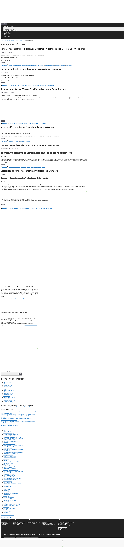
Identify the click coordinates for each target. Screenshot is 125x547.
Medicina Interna (7, 481)
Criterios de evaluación (32, 523)
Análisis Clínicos (7, 431)
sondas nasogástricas (43, 123)
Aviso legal (60, 529)
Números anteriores (8, 393)
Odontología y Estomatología (10, 493)
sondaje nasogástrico (60, 65)
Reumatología (6, 507)
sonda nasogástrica (49, 65)
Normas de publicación (18, 523)
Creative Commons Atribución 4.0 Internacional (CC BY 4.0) (45, 534)
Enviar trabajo (6, 36)
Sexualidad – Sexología (9, 508)
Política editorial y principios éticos (66, 522)
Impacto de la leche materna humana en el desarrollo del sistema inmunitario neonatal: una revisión (16, 419)
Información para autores (19, 522)
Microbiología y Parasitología (10, 486)
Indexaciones (6, 396)
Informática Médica (8, 472)
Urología (5, 512)
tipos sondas (69, 65)
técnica (43, 167)
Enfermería (4, 65)
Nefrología (6, 487)
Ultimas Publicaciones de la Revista (13, 40)
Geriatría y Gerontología (9, 466)
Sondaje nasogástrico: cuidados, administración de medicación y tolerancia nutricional (43, 48)
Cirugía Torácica (7, 450)
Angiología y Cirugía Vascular (10, 435)
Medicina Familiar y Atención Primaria (12, 478)
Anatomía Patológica (8, 433)
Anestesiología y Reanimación (10, 434)
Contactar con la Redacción (10, 402)
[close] (62, 541)
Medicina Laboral (7, 482)
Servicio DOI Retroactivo (31, 325)
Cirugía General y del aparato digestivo (13, 445)
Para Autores (9, 28)
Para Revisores (10, 29)
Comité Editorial (7, 394)
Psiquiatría (6, 502)
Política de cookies (62, 528)
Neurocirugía (6, 490)
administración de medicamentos (17, 85)
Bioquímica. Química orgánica (10, 441)
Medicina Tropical (8, 485)
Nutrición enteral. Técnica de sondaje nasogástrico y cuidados (31, 69)
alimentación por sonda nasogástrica (18, 123)
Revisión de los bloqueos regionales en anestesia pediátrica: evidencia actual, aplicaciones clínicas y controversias (18, 422)
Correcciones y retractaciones (65, 525)
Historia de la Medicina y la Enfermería (13, 471)
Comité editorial (4, 523)
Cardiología (6, 442)
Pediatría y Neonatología (9, 500)
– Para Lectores (7, 386)
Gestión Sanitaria (7, 467)
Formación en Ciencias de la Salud (11, 461)
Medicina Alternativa (8, 474)
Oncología (6, 496)
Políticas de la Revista (11, 30)
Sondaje (17, 141)
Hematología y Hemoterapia (10, 470)
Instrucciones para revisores (33, 522)
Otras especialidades (8, 498)
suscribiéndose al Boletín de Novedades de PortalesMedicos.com (18, 406)
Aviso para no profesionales (48, 524)
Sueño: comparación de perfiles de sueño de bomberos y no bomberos (18, 414)
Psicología (6, 501)
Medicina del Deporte (8, 476)
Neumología (6, 489)
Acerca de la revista (5, 522)
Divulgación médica (8, 455)
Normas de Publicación (9, 397)
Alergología (6, 430)
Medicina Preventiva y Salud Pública (12, 483)
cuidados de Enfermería (30, 65)
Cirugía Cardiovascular (9, 444)
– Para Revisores (7, 385)
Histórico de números (8, 34)
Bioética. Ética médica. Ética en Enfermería (14, 438)
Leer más (3, 62)
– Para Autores (7, 384)
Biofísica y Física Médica (9, 439)
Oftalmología (6, 494)
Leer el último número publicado (19, 298)
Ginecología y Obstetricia (9, 468)
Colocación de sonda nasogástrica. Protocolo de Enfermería (29, 170)
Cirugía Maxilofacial (8, 446)
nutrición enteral (40, 65)
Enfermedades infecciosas (9, 457)
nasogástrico (12, 141)
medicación (18, 208)
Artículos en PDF (7, 401)
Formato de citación (47, 523)
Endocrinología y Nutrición (10, 456)
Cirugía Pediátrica (7, 448)
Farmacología (6, 460)
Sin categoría (6, 509)
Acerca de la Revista (8, 26)
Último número (7, 33)
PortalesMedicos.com (9, 537)
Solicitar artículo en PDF (7, 517)
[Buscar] (20, 374)
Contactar (3, 525)
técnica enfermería (47, 208)
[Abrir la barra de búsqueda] (2, 38)
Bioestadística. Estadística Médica (12, 437)
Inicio (2, 40)
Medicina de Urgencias (9, 475)
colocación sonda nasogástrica (16, 65)
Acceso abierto (46, 522)
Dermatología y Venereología (10, 453)
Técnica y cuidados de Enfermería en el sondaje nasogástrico (30, 145)
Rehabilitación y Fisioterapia (10, 505)
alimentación (12, 208)
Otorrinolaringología (8, 497)
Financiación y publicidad (63, 523)
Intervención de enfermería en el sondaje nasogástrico (27, 127)
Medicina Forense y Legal (9, 479)
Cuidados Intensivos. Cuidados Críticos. (13, 452)
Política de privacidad (62, 527)
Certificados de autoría (9, 400)
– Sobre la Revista (7, 382)
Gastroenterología (8, 463)
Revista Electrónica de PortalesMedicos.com (27, 537)
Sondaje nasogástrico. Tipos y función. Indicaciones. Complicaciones (34, 89)
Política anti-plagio (62, 524)
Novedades (6, 32)
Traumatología (7, 511)
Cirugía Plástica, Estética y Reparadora (13, 449)
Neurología (6, 492)
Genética (5, 464)
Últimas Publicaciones (9, 390)
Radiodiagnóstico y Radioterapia (11, 504)
